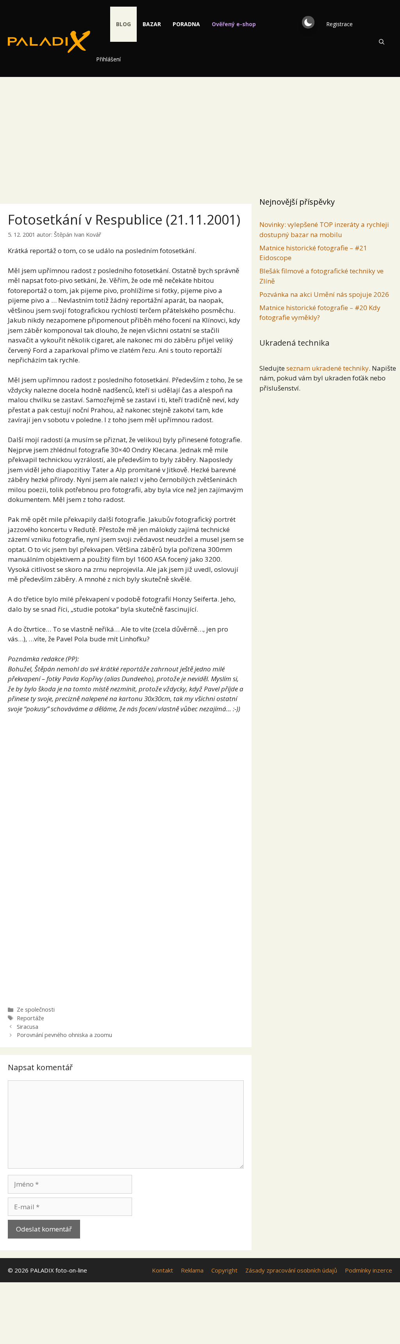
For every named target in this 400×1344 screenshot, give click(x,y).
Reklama (192, 1270)
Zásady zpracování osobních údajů (291, 1270)
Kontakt (162, 1270)
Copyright (224, 1270)
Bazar (152, 24)
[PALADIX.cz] (49, 41)
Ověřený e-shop (234, 24)
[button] (308, 22)
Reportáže (30, 1018)
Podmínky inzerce (368, 1270)
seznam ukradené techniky (327, 368)
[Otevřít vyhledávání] (381, 41)
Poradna (186, 24)
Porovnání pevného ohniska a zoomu (64, 1035)
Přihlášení (108, 59)
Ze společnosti (36, 1009)
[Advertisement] (200, 134)
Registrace (339, 24)
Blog (123, 24)
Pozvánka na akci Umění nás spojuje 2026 (324, 294)
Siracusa (27, 1026)
